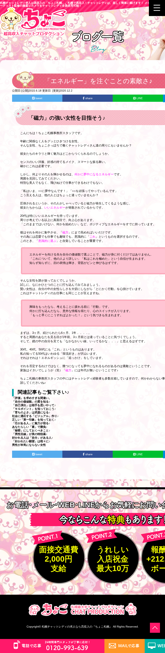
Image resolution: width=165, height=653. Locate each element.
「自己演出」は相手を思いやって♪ (34, 405)
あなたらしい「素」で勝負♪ (29, 426)
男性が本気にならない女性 (29, 444)
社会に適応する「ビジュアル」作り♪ (35, 416)
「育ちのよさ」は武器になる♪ (31, 412)
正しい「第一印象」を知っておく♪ (34, 419)
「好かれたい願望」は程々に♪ (31, 441)
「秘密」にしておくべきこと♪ (31, 430)
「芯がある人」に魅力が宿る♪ (31, 423)
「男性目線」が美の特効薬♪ (29, 434)
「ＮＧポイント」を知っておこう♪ (34, 408)
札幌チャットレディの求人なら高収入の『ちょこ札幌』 (77, 626)
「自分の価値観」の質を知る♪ (31, 401)
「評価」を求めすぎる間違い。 (32, 398)
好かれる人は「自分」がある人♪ (32, 437)
